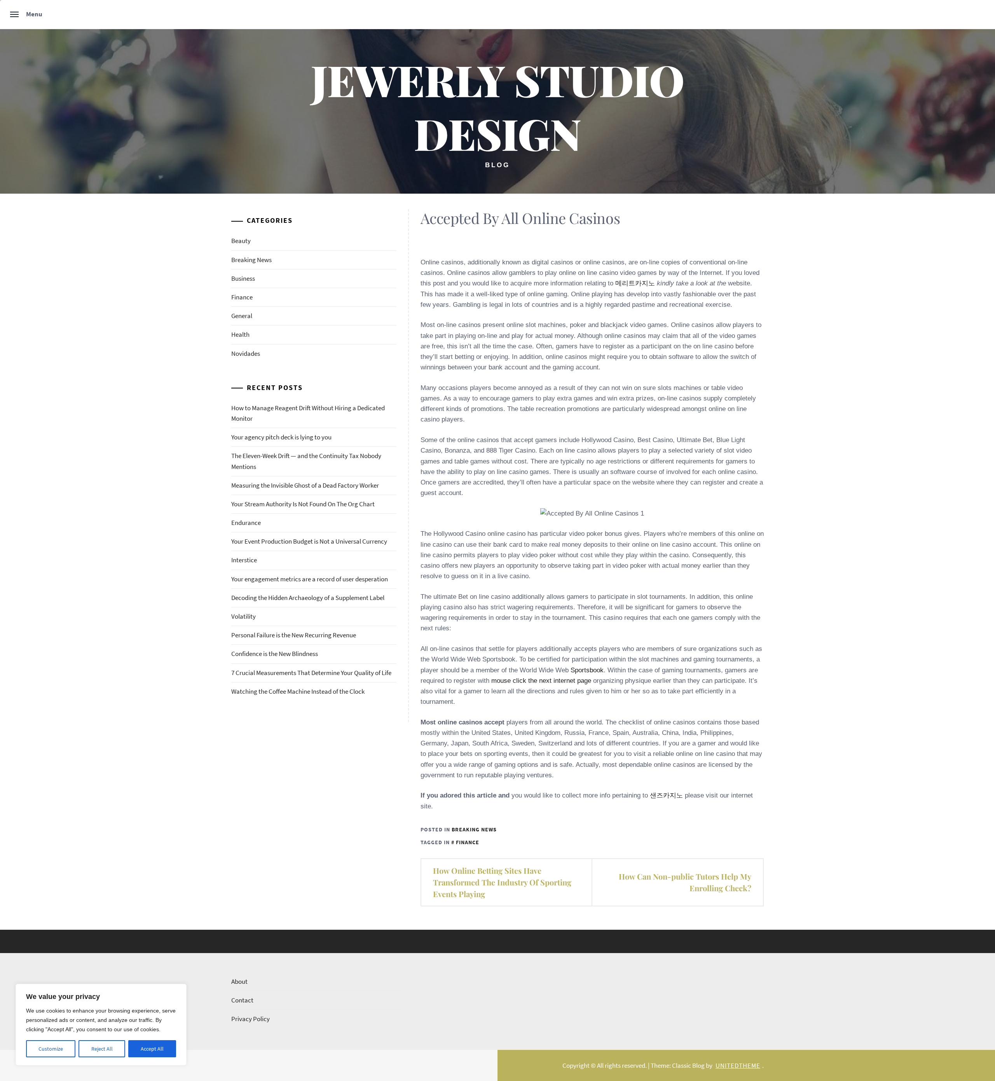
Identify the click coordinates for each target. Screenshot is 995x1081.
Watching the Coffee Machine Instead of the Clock (298, 691)
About (239, 981)
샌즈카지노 (666, 795)
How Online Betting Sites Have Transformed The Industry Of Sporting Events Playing (502, 882)
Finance (467, 842)
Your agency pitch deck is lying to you (281, 437)
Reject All (102, 1048)
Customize (50, 1048)
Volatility (243, 616)
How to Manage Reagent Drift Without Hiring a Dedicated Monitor (308, 413)
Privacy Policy (250, 1019)
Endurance (246, 522)
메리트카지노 (635, 283)
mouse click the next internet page (541, 680)
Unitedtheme (738, 1065)
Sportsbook (587, 670)
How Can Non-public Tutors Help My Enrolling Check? (685, 882)
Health (240, 334)
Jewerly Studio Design (497, 106)
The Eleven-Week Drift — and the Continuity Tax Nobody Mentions (306, 461)
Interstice (244, 560)
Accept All (152, 1048)
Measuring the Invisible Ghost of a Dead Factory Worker (305, 485)
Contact (242, 1000)
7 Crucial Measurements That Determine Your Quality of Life (311, 672)
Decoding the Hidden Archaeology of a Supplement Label (307, 597)
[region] (101, 1024)
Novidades (245, 353)
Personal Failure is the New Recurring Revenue (293, 635)
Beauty (241, 240)
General (241, 315)
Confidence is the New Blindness (274, 653)
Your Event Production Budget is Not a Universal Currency (309, 541)
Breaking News (474, 829)
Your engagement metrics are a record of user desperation (309, 579)
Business (243, 278)
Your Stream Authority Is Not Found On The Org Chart (303, 504)
